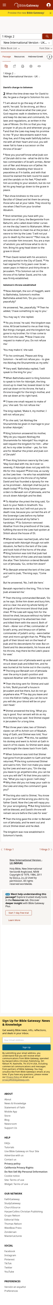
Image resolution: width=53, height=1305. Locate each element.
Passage (7, 56)
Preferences (11, 1291)
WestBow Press (13, 1227)
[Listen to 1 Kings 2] (39, 66)
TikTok (8, 1263)
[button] (49, 5)
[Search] (47, 36)
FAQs (7, 1143)
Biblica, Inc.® (20, 877)
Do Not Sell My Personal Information (26, 1171)
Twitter (8, 1267)
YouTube (9, 1271)
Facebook (9, 1251)
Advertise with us (14, 1155)
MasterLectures (13, 1236)
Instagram (10, 1255)
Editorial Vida (11, 1219)
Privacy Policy (12, 1077)
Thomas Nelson (13, 1223)
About (7, 1099)
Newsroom (10, 1123)
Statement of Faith (14, 1107)
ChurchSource (12, 1207)
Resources (19, 56)
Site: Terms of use (14, 1180)
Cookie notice (12, 1175)
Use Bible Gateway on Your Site (21, 1151)
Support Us (10, 1128)
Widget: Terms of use (16, 1184)
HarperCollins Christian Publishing (23, 1211)
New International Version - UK (26, 861)
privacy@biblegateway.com (15, 1079)
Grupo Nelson (12, 1215)
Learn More (14, 920)
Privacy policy (12, 1163)
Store (7, 1115)
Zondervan (10, 1232)
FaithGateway (12, 1199)
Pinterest (9, 1259)
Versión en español (15, 1287)
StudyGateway (12, 1203)
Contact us (10, 1159)
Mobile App (10, 1111)
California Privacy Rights (18, 1167)
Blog (6, 1119)
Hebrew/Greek (35, 56)
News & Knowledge (15, 1103)
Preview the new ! (26, 12)
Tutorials (9, 1147)
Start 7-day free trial (19, 912)
